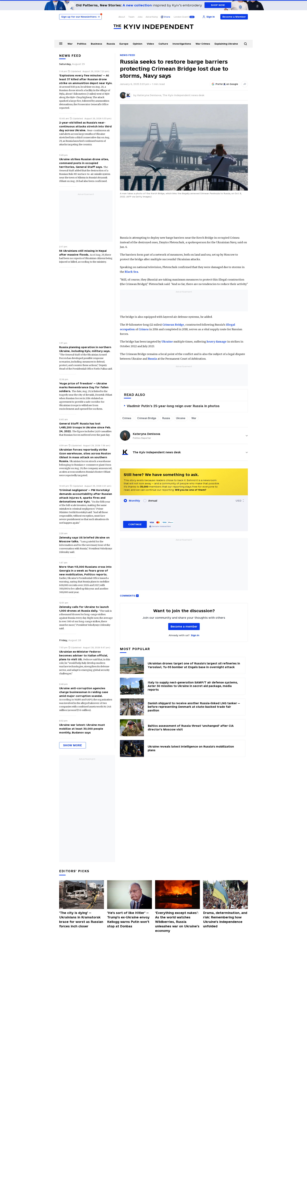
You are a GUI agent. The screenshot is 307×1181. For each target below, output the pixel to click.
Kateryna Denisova (146, 433)
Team (131, 17)
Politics (81, 43)
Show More (72, 745)
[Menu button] (60, 43)
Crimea (144, 329)
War (70, 43)
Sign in (195, 635)
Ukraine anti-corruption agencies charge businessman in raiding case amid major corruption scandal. (83, 692)
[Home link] (153, 26)
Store (167, 17)
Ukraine (167, 341)
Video (150, 43)
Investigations (182, 43)
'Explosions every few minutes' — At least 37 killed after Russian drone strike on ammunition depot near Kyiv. (85, 79)
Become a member (183, 626)
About (121, 17)
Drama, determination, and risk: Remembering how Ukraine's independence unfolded (225, 919)
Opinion (137, 43)
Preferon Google (227, 84)
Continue (135, 524)
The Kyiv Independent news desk (183, 95)
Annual (152, 500)
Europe (123, 43)
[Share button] (244, 84)
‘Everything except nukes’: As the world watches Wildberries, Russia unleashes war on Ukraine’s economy (177, 921)
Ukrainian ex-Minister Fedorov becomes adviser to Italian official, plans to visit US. (83, 655)
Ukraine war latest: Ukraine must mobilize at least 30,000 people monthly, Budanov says (82, 728)
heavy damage (217, 341)
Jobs (140, 17)
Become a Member (234, 16)
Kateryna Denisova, (149, 95)
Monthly (134, 500)
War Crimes (203, 43)
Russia (111, 43)
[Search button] (245, 43)
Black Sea (131, 271)
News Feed (127, 55)
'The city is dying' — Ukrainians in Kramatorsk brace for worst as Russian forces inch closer (81, 919)
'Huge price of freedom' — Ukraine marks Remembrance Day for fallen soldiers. (83, 387)
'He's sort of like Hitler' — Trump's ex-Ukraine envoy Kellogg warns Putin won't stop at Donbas (128, 919)
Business (96, 43)
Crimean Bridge (173, 324)
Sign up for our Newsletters (80, 16)
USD (238, 500)
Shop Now (218, 5)
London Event (181, 17)
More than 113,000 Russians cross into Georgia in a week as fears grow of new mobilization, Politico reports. (85, 570)
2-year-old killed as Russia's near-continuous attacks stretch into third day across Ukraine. (85, 126)
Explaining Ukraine (226, 43)
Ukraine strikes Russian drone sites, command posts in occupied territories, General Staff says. (84, 163)
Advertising (152, 17)
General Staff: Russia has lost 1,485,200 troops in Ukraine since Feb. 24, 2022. (85, 427)
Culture (163, 43)
